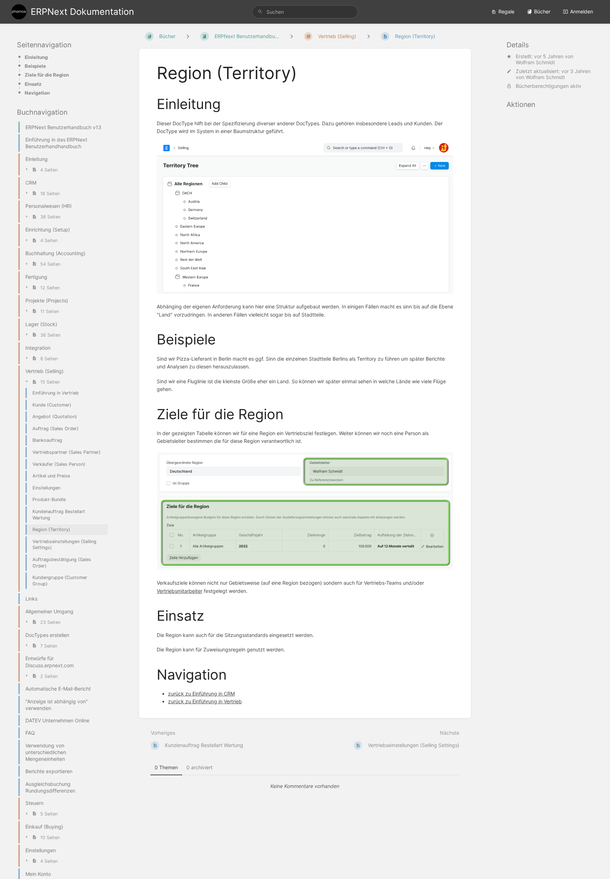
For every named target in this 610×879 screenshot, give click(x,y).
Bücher (542, 11)
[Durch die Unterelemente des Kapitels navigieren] (291, 36)
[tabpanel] (305, 786)
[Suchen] (260, 12)
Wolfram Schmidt (535, 62)
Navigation (37, 93)
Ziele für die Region (47, 75)
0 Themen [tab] (166, 767)
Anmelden (581, 11)
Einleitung (36, 57)
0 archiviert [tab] (199, 767)
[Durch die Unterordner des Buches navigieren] (187, 36)
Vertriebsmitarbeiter (179, 591)
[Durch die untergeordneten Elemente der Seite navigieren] (368, 36)
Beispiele (35, 66)
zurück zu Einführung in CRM (201, 694)
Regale (506, 11)
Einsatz (33, 84)
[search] (305, 11)
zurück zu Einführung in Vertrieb (205, 701)
